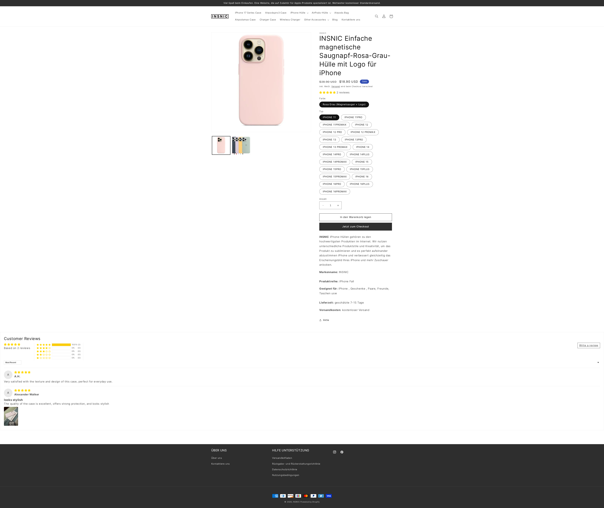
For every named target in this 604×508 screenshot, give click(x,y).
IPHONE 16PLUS (360, 184)
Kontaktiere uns (220, 463)
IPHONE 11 (329, 117)
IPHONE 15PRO (332, 169)
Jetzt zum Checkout (355, 226)
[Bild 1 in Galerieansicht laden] (221, 145)
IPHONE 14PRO (332, 154)
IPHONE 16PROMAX (335, 191)
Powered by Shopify (309, 502)
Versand (335, 86)
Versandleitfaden (282, 458)
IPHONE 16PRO (332, 184)
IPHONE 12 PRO (332, 132)
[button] (299, 12)
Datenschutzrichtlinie (284, 469)
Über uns (216, 458)
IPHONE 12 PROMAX (363, 132)
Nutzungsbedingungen (285, 475)
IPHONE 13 (329, 139)
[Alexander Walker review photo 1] (11, 416)
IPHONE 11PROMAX (334, 124)
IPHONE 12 (361, 124)
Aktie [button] (326, 320)
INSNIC (296, 502)
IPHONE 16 (362, 176)
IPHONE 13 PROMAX (335, 147)
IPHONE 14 (362, 147)
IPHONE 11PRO (353, 117)
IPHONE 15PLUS (360, 169)
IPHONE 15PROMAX (335, 176)
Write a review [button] (588, 345)
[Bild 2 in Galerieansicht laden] (241, 145)
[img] (22, 372)
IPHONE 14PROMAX (335, 161)
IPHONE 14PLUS (360, 154)
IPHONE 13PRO (354, 139)
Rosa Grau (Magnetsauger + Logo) (344, 104)
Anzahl (323, 199)
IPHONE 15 (362, 161)
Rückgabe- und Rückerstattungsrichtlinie (296, 463)
